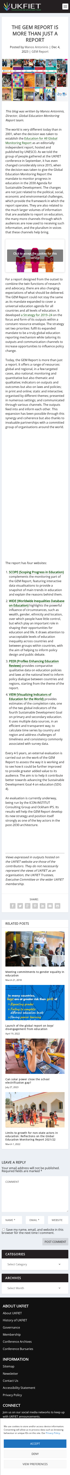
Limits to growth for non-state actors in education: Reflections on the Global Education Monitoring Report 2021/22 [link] (31, 1136)
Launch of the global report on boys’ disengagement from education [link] (29, 1027)
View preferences (35, 1464)
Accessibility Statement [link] (19, 1388)
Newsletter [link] (10, 1374)
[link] (22, 6)
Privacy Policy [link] (53, 1433)
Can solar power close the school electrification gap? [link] (27, 1080)
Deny (35, 1454)
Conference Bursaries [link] (18, 1349)
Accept (35, 1443)
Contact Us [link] (10, 1381)
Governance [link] (11, 1327)
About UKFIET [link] (12, 1313)
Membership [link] (12, 1334)
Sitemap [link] (8, 1366)
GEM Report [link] (40, 51)
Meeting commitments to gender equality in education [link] (34, 973)
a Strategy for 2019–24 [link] (36, 315)
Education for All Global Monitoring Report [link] (31, 140)
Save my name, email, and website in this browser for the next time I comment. (32, 1231)
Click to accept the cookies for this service (35, 256)
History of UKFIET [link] (15, 1320)
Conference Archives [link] (17, 1342)
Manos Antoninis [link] (36, 47)
